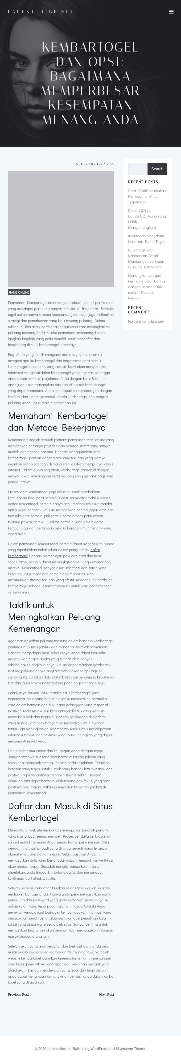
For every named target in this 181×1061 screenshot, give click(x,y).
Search (157, 169)
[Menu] (171, 12)
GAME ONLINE (19, 292)
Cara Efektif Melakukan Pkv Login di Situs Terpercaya (147, 196)
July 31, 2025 (105, 164)
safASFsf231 (84, 164)
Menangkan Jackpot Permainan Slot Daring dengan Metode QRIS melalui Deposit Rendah (146, 286)
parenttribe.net (41, 11)
